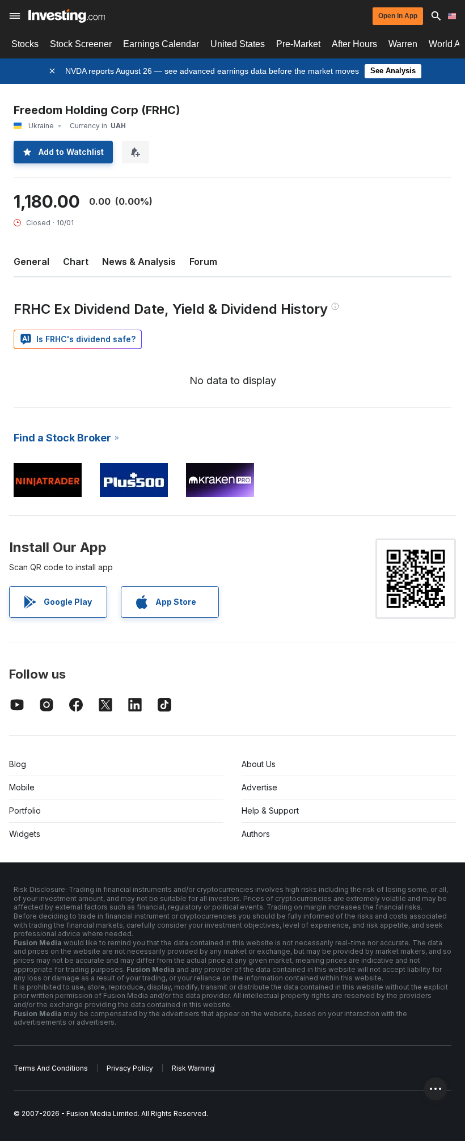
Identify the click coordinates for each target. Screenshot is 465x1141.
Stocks (25, 44)
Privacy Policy (130, 1068)
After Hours (354, 44)
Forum (203, 261)
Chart (75, 261)
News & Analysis (139, 261)
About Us (259, 764)
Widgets (24, 834)
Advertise (259, 787)
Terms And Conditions (51, 1068)
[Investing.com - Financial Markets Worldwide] (66, 16)
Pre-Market (298, 44)
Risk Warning (193, 1068)
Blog (17, 764)
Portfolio (25, 810)
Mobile (22, 787)
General (31, 261)
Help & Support (270, 810)
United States (237, 44)
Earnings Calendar (161, 44)
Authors (256, 834)
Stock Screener (81, 44)
